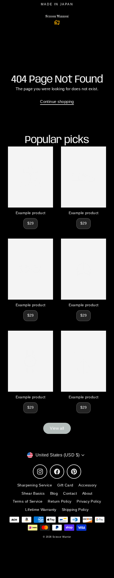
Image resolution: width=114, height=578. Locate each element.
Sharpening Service (34, 485)
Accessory (87, 485)
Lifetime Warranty (40, 510)
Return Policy (59, 501)
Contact (70, 493)
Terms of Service (27, 501)
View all (57, 428)
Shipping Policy (75, 510)
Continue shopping (57, 101)
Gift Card (65, 485)
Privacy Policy (89, 501)
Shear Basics (33, 493)
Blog (54, 493)
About (87, 493)
